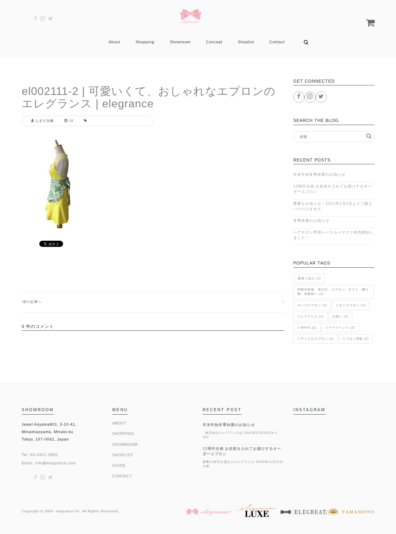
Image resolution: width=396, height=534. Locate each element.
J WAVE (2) (306, 327)
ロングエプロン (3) (312, 305)
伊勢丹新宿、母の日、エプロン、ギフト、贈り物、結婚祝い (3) (333, 291)
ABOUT (119, 423)
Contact (277, 42)
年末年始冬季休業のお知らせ (319, 174)
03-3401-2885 (44, 455)
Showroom (180, 42)
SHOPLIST (122, 455)
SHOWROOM (125, 444)
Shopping (145, 42)
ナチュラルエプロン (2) (315, 338)
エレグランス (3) (310, 316)
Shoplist (246, 42)
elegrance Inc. (68, 511)
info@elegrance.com (55, 463)
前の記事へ (32, 302)
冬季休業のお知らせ (311, 220)
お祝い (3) (340, 316)
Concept (214, 42)
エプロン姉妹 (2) (355, 338)
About (114, 42)
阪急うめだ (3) (309, 278)
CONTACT (122, 476)
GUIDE (119, 465)
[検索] (306, 42)
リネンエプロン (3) (350, 305)
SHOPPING (123, 434)
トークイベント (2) (340, 327)
